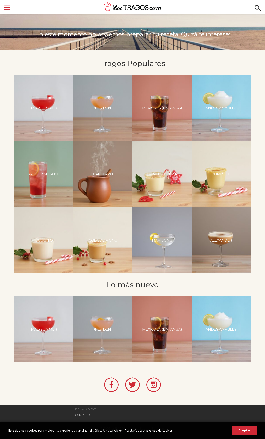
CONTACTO (82, 415)
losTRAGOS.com (132, 6)
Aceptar (244, 430)
